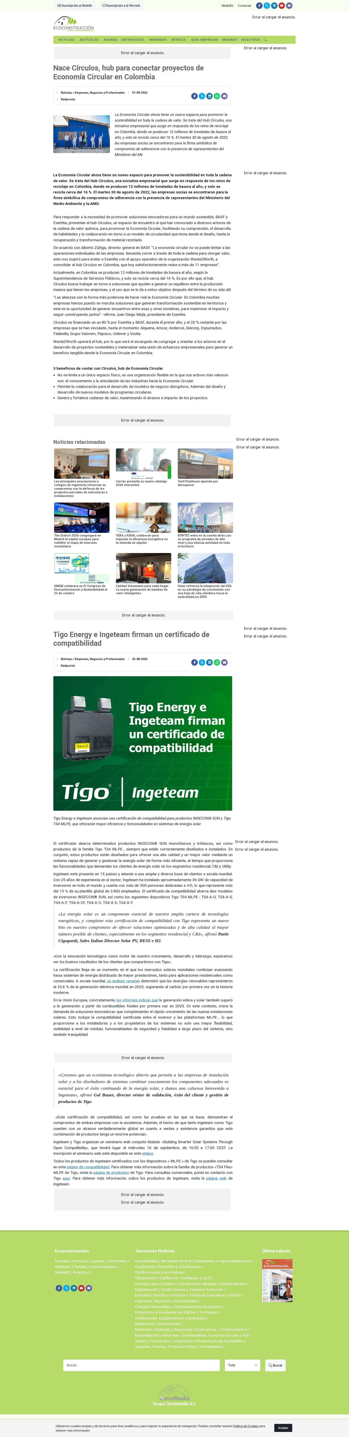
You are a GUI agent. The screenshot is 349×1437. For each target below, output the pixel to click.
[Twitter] (267, 5)
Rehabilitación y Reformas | (158, 1335)
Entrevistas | (118, 1261)
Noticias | (63, 1261)
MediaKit (227, 5)
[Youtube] (282, 5)
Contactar (244, 5)
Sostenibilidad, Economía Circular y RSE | (217, 1335)
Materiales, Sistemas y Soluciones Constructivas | (177, 1329)
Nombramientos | (235, 1329)
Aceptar (283, 1428)
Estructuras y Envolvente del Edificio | (166, 1312)
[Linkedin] (274, 5)
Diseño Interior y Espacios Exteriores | (193, 1289)
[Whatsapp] (217, 96)
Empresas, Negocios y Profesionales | (167, 1301)
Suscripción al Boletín (76, 5)
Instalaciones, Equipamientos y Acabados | (171, 1318)
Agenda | (98, 1261)
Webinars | (64, 1266)
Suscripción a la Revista (122, 5)
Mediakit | (63, 1272)
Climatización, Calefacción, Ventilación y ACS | (173, 1278)
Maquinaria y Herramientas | (159, 1324)
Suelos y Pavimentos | (153, 1341)
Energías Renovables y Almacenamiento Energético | (179, 1306)
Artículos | (81, 1261)
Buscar (277, 1365)
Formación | (210, 1312)
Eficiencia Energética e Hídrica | (216, 1295)
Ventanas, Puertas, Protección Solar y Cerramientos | (179, 1346)
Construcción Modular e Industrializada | (213, 1284)
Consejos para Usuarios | (156, 1284)
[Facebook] (259, 5)
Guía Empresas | (104, 1266)
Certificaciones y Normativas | (160, 1272)
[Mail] (289, 5)
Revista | (82, 1266)
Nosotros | (82, 1272)
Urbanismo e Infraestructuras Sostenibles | (209, 1341)
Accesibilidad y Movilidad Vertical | (164, 1261)
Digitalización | (147, 1289)
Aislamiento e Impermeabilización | (224, 1261)
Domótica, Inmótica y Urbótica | (161, 1295)
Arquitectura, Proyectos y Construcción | (169, 1266)
